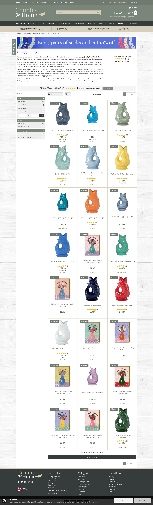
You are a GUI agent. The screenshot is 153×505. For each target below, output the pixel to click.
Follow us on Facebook (13, 41)
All (43, 102)
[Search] (98, 12)
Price (19, 98)
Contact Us (54, 2)
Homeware (82, 477)
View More (92, 457)
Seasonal (81, 489)
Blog (110, 492)
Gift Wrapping (22, 131)
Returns (111, 479)
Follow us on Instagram (13, 53)
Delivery (111, 477)
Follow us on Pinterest (13, 50)
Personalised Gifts (84, 484)
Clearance (81, 492)
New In (80, 494)
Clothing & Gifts (83, 482)
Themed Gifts (82, 479)
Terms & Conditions (115, 484)
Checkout (117, 13)
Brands (20, 120)
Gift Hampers (82, 487)
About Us (112, 489)
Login (72, 2)
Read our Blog (13, 47)
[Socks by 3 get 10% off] (76, 43)
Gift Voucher (132, 23)
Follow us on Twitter (13, 44)
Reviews (64, 2)
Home (18, 2)
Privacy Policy (113, 482)
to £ (29, 115)
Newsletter (112, 487)
